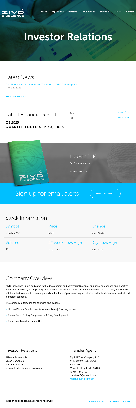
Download (78, 171)
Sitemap (126, 401)
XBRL (72, 118)
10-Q (72, 113)
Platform (72, 12)
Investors (104, 12)
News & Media (88, 12)
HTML (121, 112)
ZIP (128, 117)
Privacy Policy (96, 401)
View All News (15, 96)
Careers (117, 12)
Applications (58, 12)
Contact (130, 12)
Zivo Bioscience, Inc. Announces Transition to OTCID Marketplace (41, 84)
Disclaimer (113, 401)
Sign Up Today (105, 193)
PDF (127, 112)
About (44, 12)
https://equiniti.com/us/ (82, 378)
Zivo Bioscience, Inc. (22, 401)
